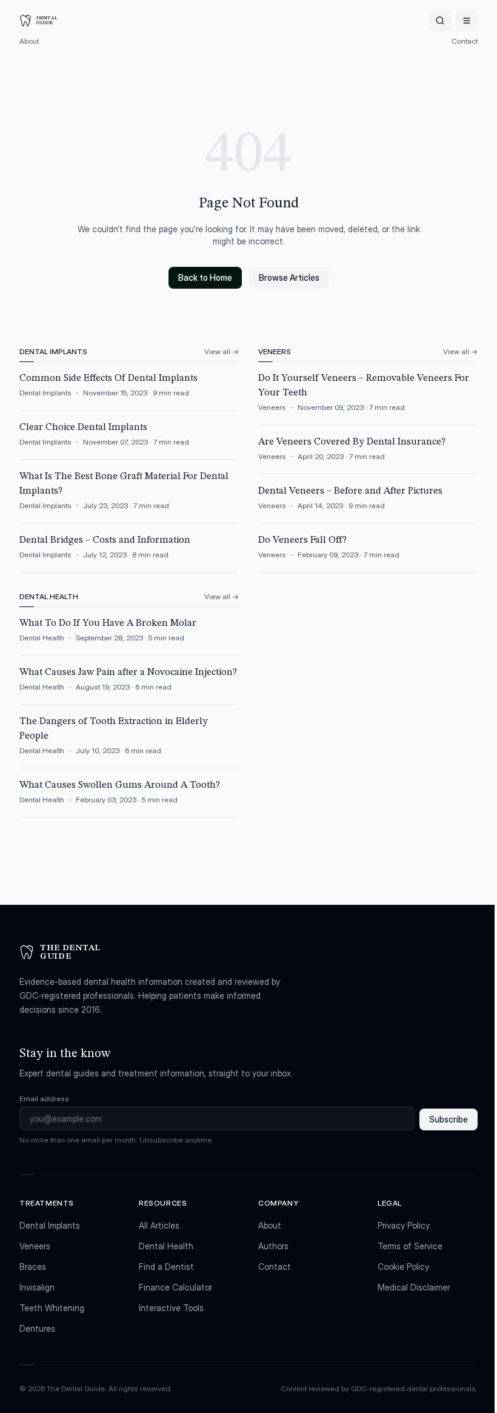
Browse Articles (289, 277)
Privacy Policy (404, 1225)
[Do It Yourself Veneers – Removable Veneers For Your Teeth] (368, 398)
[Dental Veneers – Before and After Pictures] (368, 503)
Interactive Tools (171, 1308)
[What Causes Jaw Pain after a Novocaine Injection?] (129, 684)
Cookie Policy (403, 1266)
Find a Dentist (166, 1266)
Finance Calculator (175, 1287)
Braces (32, 1266)
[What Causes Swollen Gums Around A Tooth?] (129, 797)
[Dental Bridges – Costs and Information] (129, 552)
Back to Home (205, 277)
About (29, 40)
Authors (273, 1246)
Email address (44, 1098)
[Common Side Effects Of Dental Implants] (129, 390)
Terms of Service (410, 1246)
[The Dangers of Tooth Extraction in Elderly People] (129, 741)
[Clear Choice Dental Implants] (129, 439)
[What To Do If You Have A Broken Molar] (129, 635)
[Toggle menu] (467, 21)
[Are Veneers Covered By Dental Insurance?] (368, 454)
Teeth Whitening (51, 1308)
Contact (465, 40)
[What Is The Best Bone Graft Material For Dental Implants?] (129, 496)
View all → (221, 351)
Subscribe (448, 1119)
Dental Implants (49, 1225)
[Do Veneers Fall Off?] (368, 552)
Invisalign (37, 1287)
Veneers (34, 1246)
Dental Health (166, 1246)
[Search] (440, 21)
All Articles (159, 1225)
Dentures (37, 1328)
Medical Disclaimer (414, 1287)
